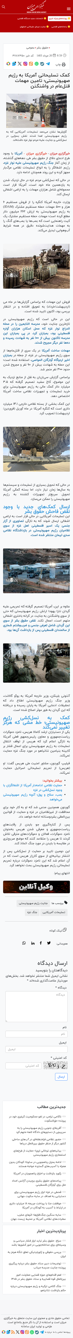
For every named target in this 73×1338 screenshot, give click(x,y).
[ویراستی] (14, 65)
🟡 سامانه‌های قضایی (60, 26)
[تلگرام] (48, 65)
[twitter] (49, 943)
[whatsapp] (24, 943)
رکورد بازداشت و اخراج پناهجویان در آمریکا (37, 1173)
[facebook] (41, 943)
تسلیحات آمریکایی (54, 912)
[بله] (42, 65)
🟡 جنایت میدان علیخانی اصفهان (34, 26)
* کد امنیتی (59, 1058)
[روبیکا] (8, 65)
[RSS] (13, 1333)
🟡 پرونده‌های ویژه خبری (59, 18)
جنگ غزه (32, 912)
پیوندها (66, 1332)
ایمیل (63, 1043)
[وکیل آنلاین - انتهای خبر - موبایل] (36, 887)
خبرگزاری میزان (60, 153)
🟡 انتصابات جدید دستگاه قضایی (31, 18)
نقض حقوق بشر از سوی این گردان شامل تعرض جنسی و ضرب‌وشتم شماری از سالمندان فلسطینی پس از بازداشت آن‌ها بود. (36, 625)
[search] (3, 6)
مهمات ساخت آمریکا (56, 350)
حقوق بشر (42, 48)
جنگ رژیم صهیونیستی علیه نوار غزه (29, 163)
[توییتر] (20, 65)
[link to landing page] (36, 7)
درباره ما (48, 1332)
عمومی (30, 48)
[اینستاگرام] (25, 65)
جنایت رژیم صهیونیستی (33, 903)
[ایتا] (31, 65)
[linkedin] (32, 943)
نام (65, 1027)
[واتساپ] (37, 65)
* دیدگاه (61, 988)
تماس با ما (57, 1332)
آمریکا (18, 153)
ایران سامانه (28, 1326)
